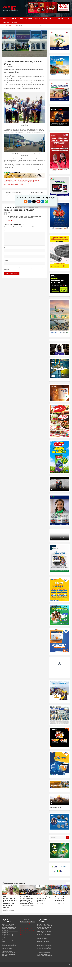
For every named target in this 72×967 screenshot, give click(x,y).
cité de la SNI (27, 178)
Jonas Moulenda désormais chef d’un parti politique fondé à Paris (44, 956)
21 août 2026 (6, 903)
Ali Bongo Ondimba (19, 178)
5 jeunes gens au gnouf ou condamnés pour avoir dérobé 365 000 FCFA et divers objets (61, 900)
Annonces (6, 22)
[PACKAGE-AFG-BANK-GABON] (59, 496)
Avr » (24, 934)
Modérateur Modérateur (16, 66)
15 (25, 928)
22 (25, 930)
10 (29, 926)
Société (36, 18)
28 (22, 932)
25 (31, 930)
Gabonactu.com (12, 181)
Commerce (6, 59)
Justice (56, 893)
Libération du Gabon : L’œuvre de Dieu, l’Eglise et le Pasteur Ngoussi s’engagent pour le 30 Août (27, 900)
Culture (28, 18)
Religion (28, 891)
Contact (14, 22)
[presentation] (67, 883)
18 (31, 928)
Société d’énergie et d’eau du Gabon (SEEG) (13, 184)
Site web (6, 260)
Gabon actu (22, 180)
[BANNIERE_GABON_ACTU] (59, 385)
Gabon (18, 180)
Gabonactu (6, 181)
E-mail (6, 254)
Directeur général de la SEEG (10, 180)
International (59, 18)
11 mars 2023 (7, 66)
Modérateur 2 (30, 905)
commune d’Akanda (34, 178)
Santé (50, 18)
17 (29, 928)
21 (22, 930)
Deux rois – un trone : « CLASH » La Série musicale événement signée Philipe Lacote (44, 899)
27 (20, 932)
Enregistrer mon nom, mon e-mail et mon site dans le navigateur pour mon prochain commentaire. (23, 268)
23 (27, 930)
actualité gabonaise (10, 178)
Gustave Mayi (27, 181)
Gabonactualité (20, 181)
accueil (5, 18)
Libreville (32, 181)
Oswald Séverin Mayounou (23, 183)
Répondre (10, 220)
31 (29, 932)
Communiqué (41, 893)
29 (25, 932)
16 (27, 928)
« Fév (21, 934)
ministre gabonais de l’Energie (10, 183)
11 (31, 926)
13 (20, 928)
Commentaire (7, 230)
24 (29, 930)
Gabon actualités (36, 180)
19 (33, 928)
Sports (44, 18)
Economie (20, 18)
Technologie (6, 893)
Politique (12, 18)
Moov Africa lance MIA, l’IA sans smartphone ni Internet (9, 899)
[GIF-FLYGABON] (59, 606)
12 (33, 926)
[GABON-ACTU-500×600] (59, 579)
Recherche (67, 837)
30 (27, 932)
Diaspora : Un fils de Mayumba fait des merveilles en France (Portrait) (44, 933)
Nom (5, 247)
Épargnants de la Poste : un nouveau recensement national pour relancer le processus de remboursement (44, 940)
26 (33, 930)
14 (22, 928)
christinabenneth (13, 903)
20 (20, 930)
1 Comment (24, 66)
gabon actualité (28, 180)
